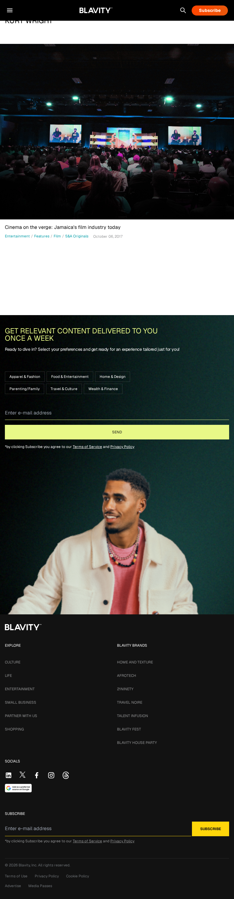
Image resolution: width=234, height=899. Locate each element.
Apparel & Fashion (24, 376)
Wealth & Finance (103, 388)
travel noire (129, 702)
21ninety (125, 689)
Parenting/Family (24, 388)
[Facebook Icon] (36, 775)
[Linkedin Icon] (8, 775)
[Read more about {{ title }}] (117, 131)
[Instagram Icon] (51, 775)
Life (8, 675)
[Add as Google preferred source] (18, 788)
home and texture (135, 662)
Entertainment (20, 689)
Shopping (14, 729)
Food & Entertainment (70, 376)
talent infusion (132, 715)
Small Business (20, 702)
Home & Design (113, 376)
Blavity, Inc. (28, 865)
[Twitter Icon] (23, 775)
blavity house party (137, 742)
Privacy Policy (122, 446)
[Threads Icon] (65, 775)
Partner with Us (21, 715)
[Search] (183, 10)
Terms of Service (87, 446)
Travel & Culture (64, 388)
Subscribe (210, 10)
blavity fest (129, 729)
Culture (12, 662)
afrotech (126, 675)
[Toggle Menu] (9, 10)
